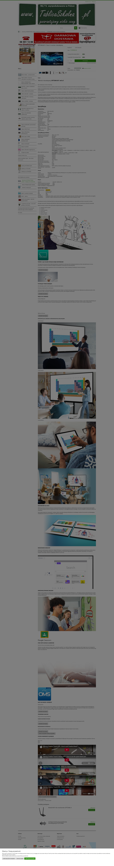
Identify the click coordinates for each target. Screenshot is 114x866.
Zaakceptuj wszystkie (30, 858)
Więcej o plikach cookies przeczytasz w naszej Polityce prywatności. (15, 855)
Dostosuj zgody (20, 858)
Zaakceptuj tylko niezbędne (9, 858)
